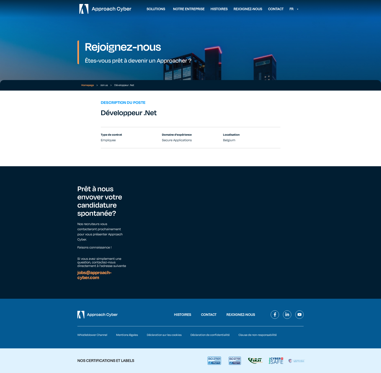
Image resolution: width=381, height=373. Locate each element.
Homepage (87, 85)
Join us (104, 85)
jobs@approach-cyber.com (94, 275)
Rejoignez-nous (248, 9)
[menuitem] (294, 9)
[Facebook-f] (275, 314)
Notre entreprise (189, 9)
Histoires (219, 9)
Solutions (156, 9)
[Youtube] (299, 314)
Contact (276, 9)
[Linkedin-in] (287, 314)
